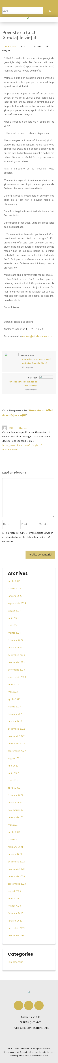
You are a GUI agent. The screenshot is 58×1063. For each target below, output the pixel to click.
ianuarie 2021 (15, 854)
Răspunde (36, 428)
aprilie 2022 (14, 787)
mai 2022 (13, 780)
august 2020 (14, 891)
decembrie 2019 (16, 928)
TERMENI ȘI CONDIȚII (31, 1022)
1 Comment (36, 46)
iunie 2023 (13, 684)
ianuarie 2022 (15, 802)
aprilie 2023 (14, 699)
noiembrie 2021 (16, 810)
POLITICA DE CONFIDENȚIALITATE (31, 1027)
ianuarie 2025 (15, 595)
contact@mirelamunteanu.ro (37, 336)
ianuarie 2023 (15, 721)
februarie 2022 (15, 795)
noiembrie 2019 (16, 935)
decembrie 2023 (16, 655)
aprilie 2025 (14, 581)
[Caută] (50, 10)
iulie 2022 (13, 765)
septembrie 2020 (17, 883)
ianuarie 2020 (15, 920)
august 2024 (14, 610)
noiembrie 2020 (16, 869)
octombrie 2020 (16, 876)
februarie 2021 (15, 846)
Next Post (23, 381)
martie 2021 (14, 839)
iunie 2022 (13, 773)
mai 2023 (13, 691)
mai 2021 (12, 824)
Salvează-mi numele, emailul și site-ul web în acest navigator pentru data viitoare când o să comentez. (27, 537)
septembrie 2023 (17, 677)
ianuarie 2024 (15, 647)
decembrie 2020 (16, 861)
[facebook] (18, 1005)
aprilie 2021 (14, 832)
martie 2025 (14, 588)
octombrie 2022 (16, 743)
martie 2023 (14, 706)
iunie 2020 (13, 898)
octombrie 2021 (16, 817)
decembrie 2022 (16, 728)
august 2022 (14, 758)
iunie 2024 (13, 618)
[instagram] (28, 1005)
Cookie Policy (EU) (30, 1017)
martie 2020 (14, 906)
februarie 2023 (15, 714)
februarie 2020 (15, 913)
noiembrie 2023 (16, 662)
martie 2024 (14, 632)
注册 (11, 428)
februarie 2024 (15, 640)
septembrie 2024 (17, 603)
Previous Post (36, 359)
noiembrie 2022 (16, 736)
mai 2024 (13, 625)
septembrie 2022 (17, 750)
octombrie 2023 (16, 669)
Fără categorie (27, 367)
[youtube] (39, 1005)
